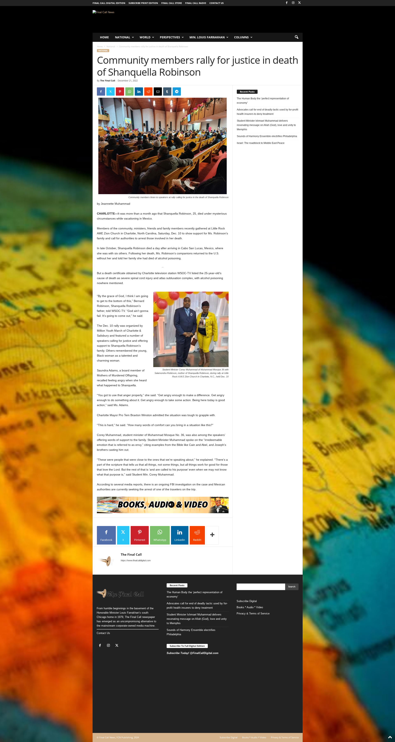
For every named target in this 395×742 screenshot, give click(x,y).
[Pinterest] (120, 91)
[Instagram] (293, 3)
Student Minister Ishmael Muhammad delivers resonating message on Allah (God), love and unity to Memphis (266, 125)
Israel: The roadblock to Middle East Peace (261, 143)
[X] (299, 3)
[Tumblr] (167, 91)
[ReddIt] (148, 91)
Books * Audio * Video (250, 607)
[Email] (158, 91)
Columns (241, 37)
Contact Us (103, 633)
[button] (296, 37)
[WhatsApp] (129, 91)
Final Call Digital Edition (109, 3)
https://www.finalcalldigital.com (136, 560)
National (122, 37)
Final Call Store (171, 3)
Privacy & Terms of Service (253, 613)
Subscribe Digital (247, 601)
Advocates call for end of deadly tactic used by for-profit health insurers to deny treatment (267, 111)
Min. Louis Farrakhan (207, 37)
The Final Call (107, 80)
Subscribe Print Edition (143, 3)
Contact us (216, 3)
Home (104, 37)
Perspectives (170, 37)
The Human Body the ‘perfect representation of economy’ (263, 100)
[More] (212, 535)
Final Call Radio (195, 3)
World (145, 37)
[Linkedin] (139, 91)
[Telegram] (177, 91)
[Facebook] (286, 3)
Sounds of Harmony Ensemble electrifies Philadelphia (267, 136)
